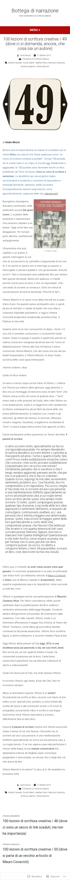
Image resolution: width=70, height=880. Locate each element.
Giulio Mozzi (25, 55)
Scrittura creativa (28, 66)
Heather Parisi (41, 62)
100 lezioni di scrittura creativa (35, 59)
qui (48, 163)
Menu (40, 30)
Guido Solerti (28, 62)
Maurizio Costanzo (56, 62)
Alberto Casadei (15, 62)
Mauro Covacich (57, 575)
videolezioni (50, 193)
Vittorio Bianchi (42, 66)
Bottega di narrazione (35, 11)
